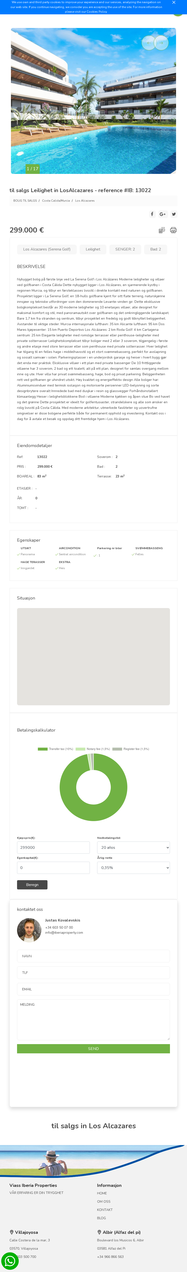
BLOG (101, 1218)
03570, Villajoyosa (23, 1248)
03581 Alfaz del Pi (111, 1248)
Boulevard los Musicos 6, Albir (120, 1240)
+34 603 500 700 (22, 1256)
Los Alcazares (85, 201)
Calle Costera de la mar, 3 (29, 1240)
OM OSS (104, 1201)
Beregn (32, 884)
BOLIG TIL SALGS (25, 201)
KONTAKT (105, 1210)
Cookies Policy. (97, 12)
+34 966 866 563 (110, 1256)
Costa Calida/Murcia (56, 201)
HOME (102, 1193)
